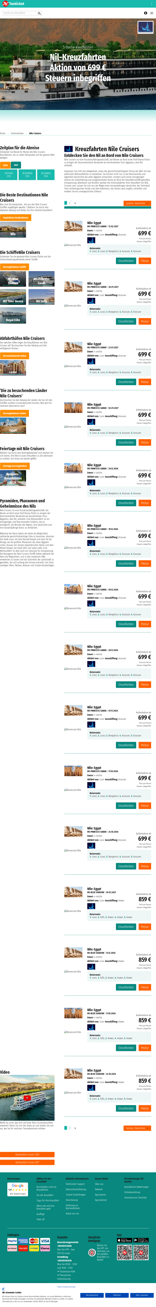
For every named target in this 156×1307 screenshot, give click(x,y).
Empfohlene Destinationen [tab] (15, 217)
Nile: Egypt (94, 223)
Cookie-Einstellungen (75, 1194)
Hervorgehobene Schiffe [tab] (14, 266)
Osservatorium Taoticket (135, 1197)
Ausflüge (40, 1214)
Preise (145, 261)
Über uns (99, 1184)
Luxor (102, 234)
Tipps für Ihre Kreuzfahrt (48, 1200)
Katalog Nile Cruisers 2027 (27, 1162)
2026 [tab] (5, 165)
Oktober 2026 (9, 175)
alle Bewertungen (18, 1193)
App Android (101, 1200)
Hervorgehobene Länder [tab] (14, 413)
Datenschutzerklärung (76, 1189)
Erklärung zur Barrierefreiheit (73, 1207)
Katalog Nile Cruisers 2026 (27, 1154)
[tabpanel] (27, 175)
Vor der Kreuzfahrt (45, 1195)
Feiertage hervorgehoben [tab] (15, 465)
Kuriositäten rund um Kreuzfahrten (46, 1188)
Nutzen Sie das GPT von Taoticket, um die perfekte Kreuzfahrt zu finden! (103, 1252)
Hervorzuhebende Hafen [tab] (14, 355)
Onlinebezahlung (132, 1192)
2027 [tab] (16, 165)
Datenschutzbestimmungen (66, 1287)
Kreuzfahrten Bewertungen (136, 1186)
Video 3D (40, 1219)
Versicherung (72, 1200)
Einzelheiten (126, 261)
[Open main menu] (152, 13)
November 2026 (27, 175)
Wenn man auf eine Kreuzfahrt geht (45, 1207)
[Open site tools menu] (152, 4)
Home (2, 133)
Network (99, 1189)
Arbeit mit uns (72, 1213)
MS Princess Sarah (96, 226)
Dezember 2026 (46, 175)
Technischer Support (75, 1184)
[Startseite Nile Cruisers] (91, 239)
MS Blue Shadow (95, 892)
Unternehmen (17, 133)
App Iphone (100, 1194)
